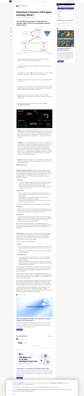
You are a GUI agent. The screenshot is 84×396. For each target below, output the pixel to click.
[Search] (13, 1)
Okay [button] (14, 394)
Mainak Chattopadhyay (23, 5)
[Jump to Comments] (10, 32)
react (33, 17)
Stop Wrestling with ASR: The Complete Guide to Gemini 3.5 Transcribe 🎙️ (33, 319)
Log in (65, 1)
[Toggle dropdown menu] (52, 295)
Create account (71, 1)
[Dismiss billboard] (75, 381)
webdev (18, 17)
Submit (20, 342)
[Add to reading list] (10, 36)
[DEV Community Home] (10, 1)
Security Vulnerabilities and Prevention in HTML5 (64, 24)
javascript (23, 17)
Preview (25, 342)
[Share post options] (11, 43)
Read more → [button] (19, 329)
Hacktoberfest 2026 (61, 55)
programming (28, 17)
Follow (65, 8)
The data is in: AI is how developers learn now (32, 369)
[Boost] (10, 40)
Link (24, 151)
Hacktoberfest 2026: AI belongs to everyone (64, 49)
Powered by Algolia (41, 1)
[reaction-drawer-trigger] (11, 28)
